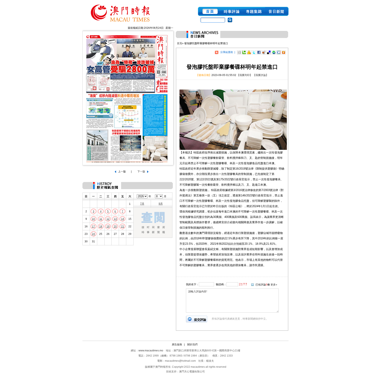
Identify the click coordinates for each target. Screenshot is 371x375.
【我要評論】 (260, 75)
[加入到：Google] (279, 52)
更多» (274, 284)
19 (107, 226)
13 (115, 218)
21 (122, 226)
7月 (142, 203)
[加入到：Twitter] (254, 52)
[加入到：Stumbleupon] (274, 52)
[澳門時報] (120, 23)
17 (93, 226)
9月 (161, 203)
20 (115, 226)
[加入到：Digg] (239, 52)
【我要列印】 (244, 75)
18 (100, 226)
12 (107, 218)
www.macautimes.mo (150, 350)
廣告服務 (177, 344)
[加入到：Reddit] (264, 52)
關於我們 (192, 344)
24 (93, 233)
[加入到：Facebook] (259, 52)
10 (93, 218)
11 (100, 218)
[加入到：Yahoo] (249, 52)
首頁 (179, 43)
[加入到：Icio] (269, 52)
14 (122, 218)
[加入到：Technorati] (244, 52)
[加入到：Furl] (283, 52)
